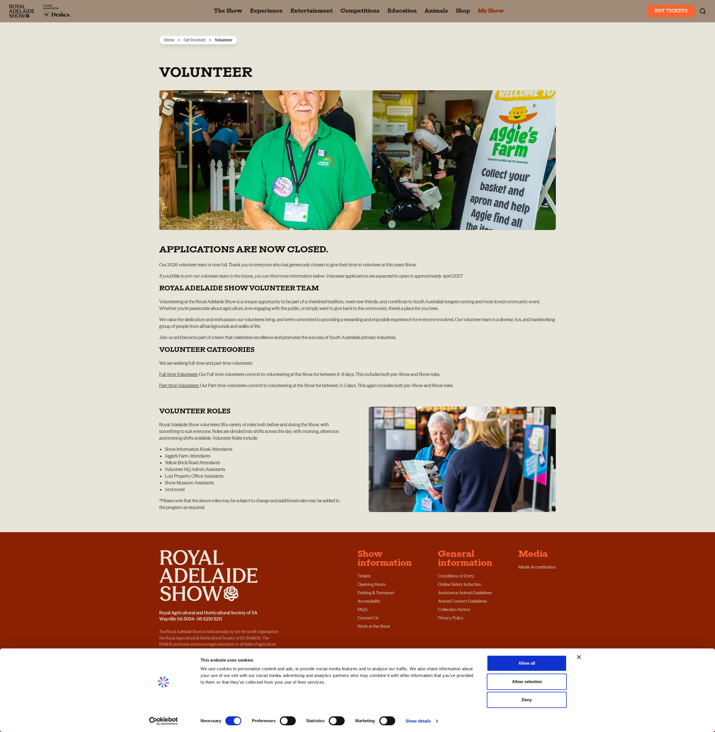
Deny (527, 699)
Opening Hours (372, 584)
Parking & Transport (376, 592)
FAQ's (363, 609)
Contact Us (368, 617)
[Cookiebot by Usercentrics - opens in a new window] (163, 721)
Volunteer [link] (223, 39)
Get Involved (194, 39)
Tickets (364, 576)
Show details (418, 721)
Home (169, 39)
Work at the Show (374, 626)
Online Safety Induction (460, 584)
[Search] (702, 11)
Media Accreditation (537, 567)
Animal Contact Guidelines (462, 601)
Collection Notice (454, 609)
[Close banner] (579, 657)
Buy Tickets (671, 11)
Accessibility (369, 601)
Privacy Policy (451, 617)
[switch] (288, 720)
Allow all (526, 663)
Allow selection (527, 681)
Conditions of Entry (456, 576)
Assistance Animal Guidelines (465, 592)
